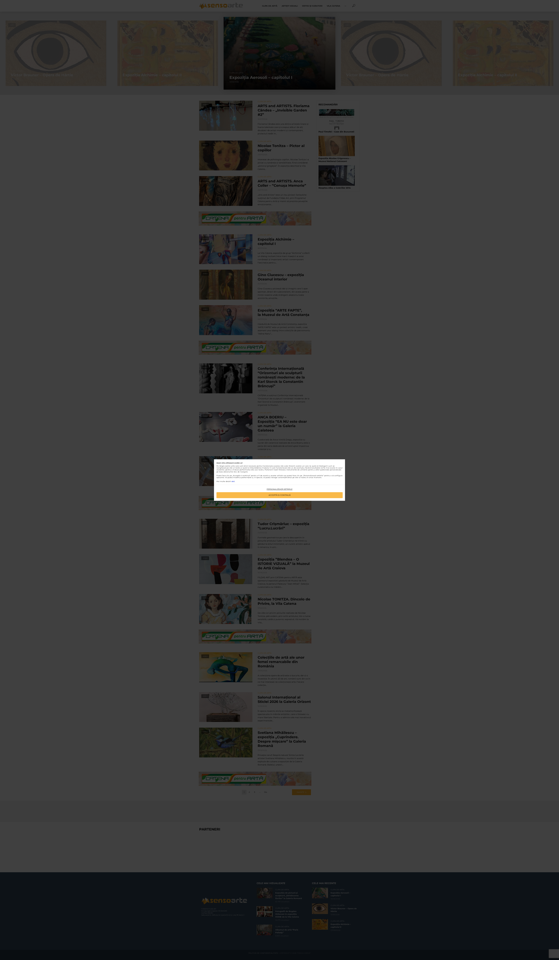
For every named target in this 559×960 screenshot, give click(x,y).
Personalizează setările (279, 489)
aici (233, 481)
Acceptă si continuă (280, 495)
